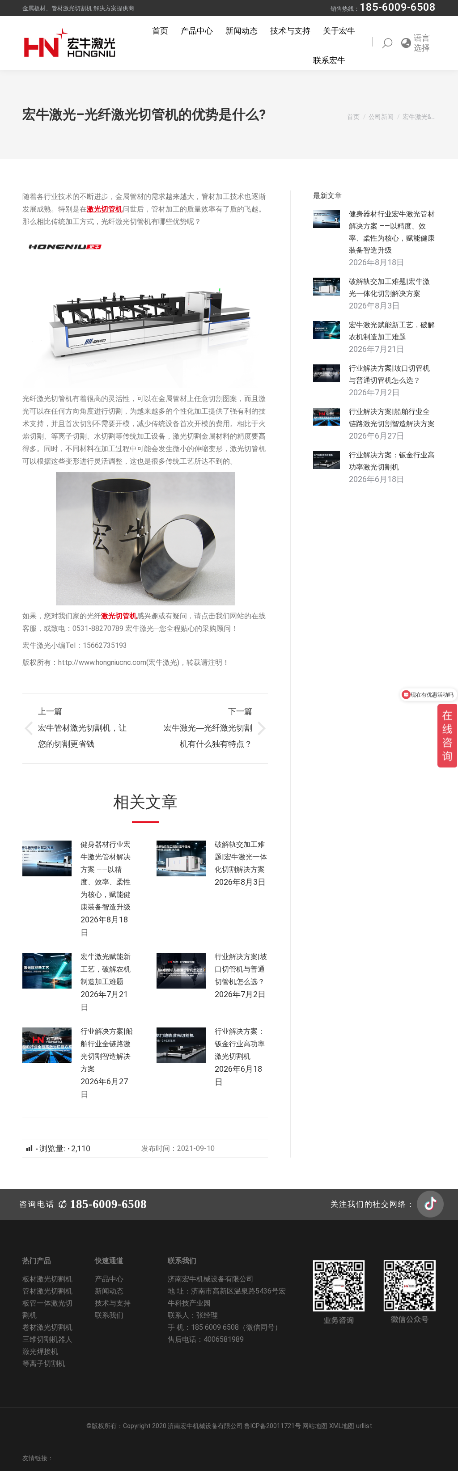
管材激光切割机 (47, 1291)
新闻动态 (109, 1291)
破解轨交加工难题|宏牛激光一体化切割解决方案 (241, 857)
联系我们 (109, 1315)
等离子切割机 (43, 1363)
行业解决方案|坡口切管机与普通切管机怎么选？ (241, 969)
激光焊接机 (40, 1351)
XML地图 (341, 1425)
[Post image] (47, 858)
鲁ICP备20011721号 (273, 1425)
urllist (364, 1425)
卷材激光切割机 (47, 1327)
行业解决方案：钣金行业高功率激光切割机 (240, 1044)
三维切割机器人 (47, 1339)
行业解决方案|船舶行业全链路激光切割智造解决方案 (107, 1050)
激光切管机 (105, 209)
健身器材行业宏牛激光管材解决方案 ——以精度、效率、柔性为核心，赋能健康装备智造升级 (106, 875)
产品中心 (109, 1279)
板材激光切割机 (47, 1279)
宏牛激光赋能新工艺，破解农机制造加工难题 (106, 969)
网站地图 (314, 1425)
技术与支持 (113, 1303)
